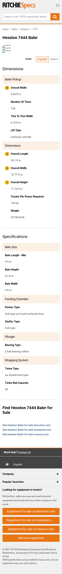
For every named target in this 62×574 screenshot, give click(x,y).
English (19, 464)
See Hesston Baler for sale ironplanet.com (26, 429)
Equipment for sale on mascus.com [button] (31, 529)
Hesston (25, 29)
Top (56, 569)
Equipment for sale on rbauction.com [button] (31, 511)
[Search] (55, 16)
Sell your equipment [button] (31, 538)
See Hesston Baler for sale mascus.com (25, 434)
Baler (14, 29)
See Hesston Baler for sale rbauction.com (26, 425)
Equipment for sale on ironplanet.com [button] (31, 520)
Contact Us (24, 452)
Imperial (42, 59)
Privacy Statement (40, 552)
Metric (54, 59)
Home (5, 29)
